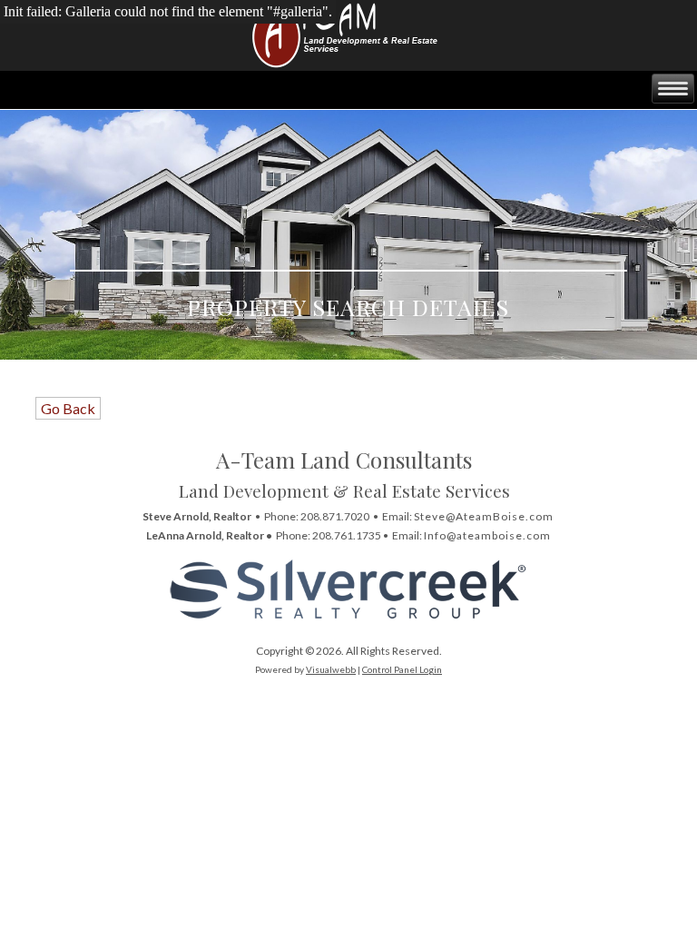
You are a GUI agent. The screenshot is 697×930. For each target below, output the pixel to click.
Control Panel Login (402, 669)
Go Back (68, 408)
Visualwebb (331, 669)
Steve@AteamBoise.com (484, 516)
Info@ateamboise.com (487, 535)
